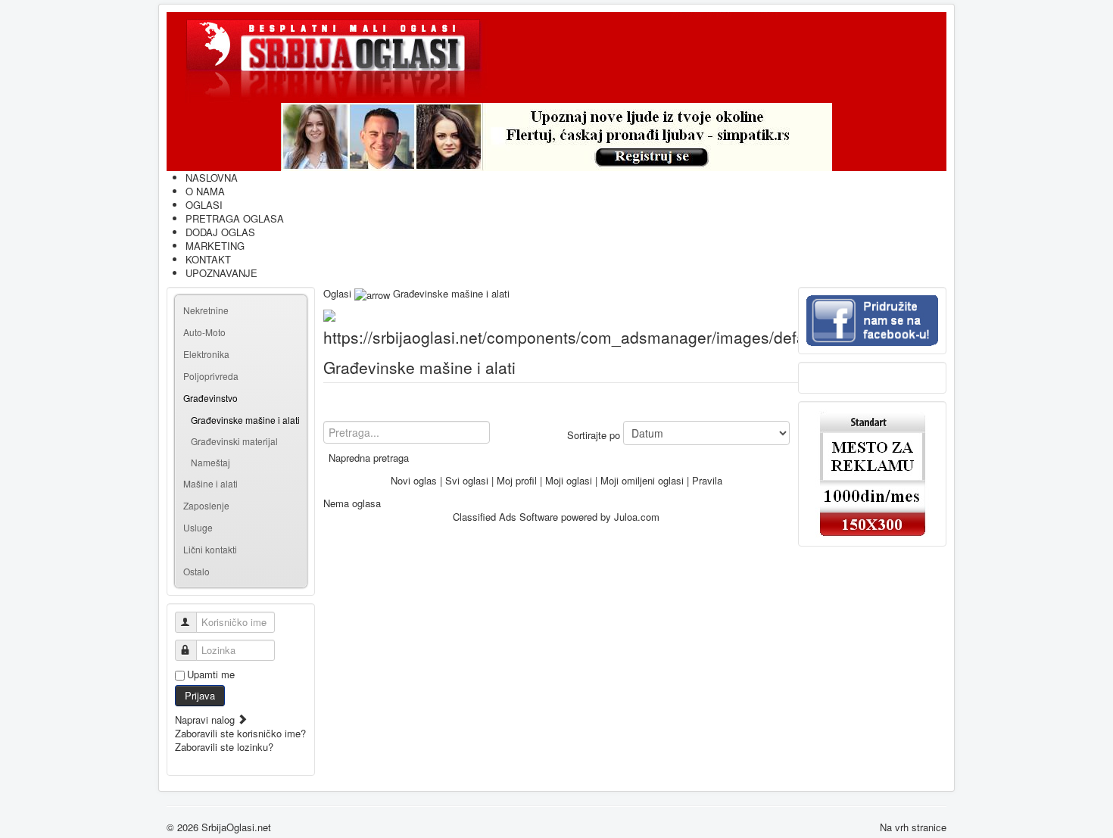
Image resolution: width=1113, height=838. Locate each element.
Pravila (707, 480)
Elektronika (206, 353)
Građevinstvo (210, 397)
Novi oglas (414, 480)
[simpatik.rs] (556, 137)
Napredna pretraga (369, 457)
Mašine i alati (210, 483)
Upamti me (211, 674)
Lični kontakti (210, 549)
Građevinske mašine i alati (245, 419)
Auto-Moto (204, 332)
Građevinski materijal (234, 441)
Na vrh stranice (913, 827)
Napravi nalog (206, 719)
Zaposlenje (206, 505)
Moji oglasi (568, 480)
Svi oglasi (466, 480)
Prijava (200, 695)
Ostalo (196, 571)
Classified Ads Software (505, 516)
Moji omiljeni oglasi (642, 480)
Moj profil (517, 480)
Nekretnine (206, 310)
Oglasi (337, 293)
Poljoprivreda (210, 375)
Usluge (198, 527)
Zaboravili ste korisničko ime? (240, 733)
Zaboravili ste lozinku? (224, 747)
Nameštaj (210, 462)
